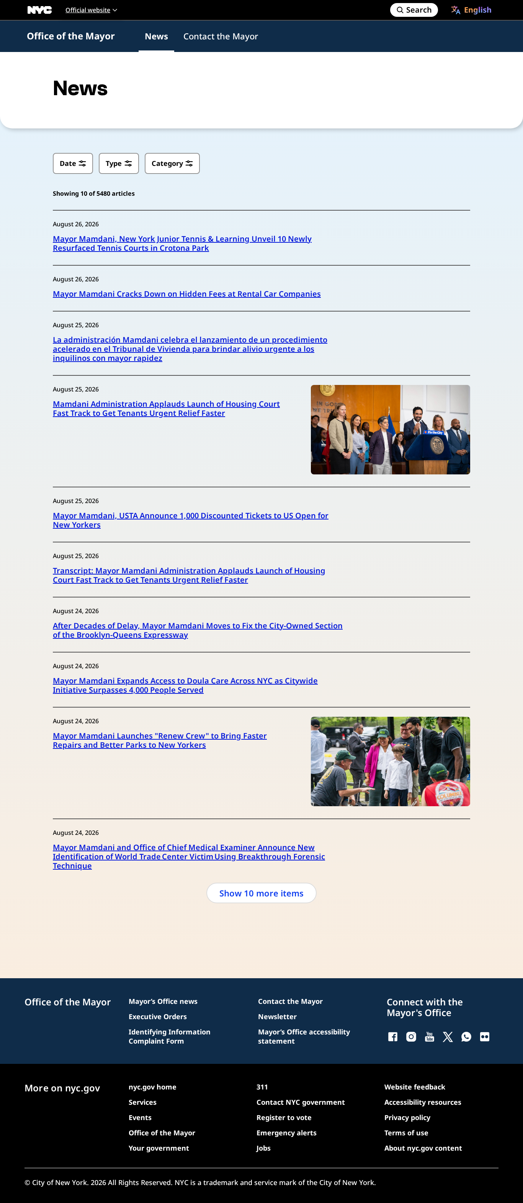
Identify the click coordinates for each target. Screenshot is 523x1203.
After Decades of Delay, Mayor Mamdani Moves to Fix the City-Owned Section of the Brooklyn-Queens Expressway (198, 630)
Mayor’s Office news (163, 1001)
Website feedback (414, 1086)
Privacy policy (407, 1117)
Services (143, 1102)
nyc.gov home (153, 1086)
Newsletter (277, 1016)
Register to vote (284, 1117)
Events (140, 1117)
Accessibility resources (422, 1102)
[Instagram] (411, 1037)
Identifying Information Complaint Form (170, 1036)
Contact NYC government (301, 1102)
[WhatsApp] (466, 1037)
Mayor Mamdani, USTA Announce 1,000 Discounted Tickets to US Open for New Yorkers (191, 520)
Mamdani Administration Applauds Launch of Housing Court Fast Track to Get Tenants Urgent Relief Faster (166, 408)
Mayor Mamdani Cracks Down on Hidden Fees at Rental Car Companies (187, 294)
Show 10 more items (261, 893)
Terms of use (406, 1132)
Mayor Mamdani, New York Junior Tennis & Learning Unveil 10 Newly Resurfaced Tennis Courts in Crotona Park (182, 243)
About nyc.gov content (423, 1148)
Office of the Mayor (71, 35)
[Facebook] (393, 1037)
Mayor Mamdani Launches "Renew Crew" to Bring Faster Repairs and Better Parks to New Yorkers (160, 740)
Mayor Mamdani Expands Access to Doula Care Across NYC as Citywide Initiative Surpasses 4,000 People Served (185, 685)
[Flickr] (485, 1037)
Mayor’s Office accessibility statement (304, 1036)
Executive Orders (158, 1016)
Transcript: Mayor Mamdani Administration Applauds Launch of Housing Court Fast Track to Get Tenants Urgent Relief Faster (189, 575)
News (156, 36)
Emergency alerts (287, 1132)
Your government (159, 1148)
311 (262, 1086)
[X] (448, 1037)
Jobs (264, 1148)
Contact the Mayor (220, 36)
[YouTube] (429, 1037)
